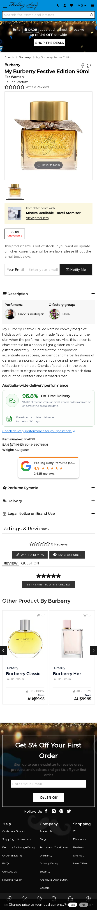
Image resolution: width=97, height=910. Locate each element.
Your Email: (15, 270)
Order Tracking (12, 855)
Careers (44, 887)
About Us (46, 831)
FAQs (5, 863)
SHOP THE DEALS (49, 42)
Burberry (25, 57)
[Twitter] (89, 66)
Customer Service (13, 831)
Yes (73, 904)
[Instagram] (54, 811)
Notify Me (77, 270)
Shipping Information (16, 839)
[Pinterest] (61, 811)
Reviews (78, 847)
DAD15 (32, 29)
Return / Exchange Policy (18, 847)
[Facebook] (83, 66)
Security (45, 871)
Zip (75, 831)
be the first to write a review (48, 584)
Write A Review (32, 555)
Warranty (46, 855)
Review (11, 563)
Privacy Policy (49, 863)
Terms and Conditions (54, 847)
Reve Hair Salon (12, 879)
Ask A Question (69, 555)
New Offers (80, 863)
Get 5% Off (48, 797)
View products (37, 218)
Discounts (79, 839)
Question (30, 563)
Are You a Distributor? (54, 879)
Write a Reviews (37, 87)
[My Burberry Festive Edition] (15, 190)
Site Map (78, 855)
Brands (9, 57)
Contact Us (9, 871)
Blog (43, 839)
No (83, 904)
